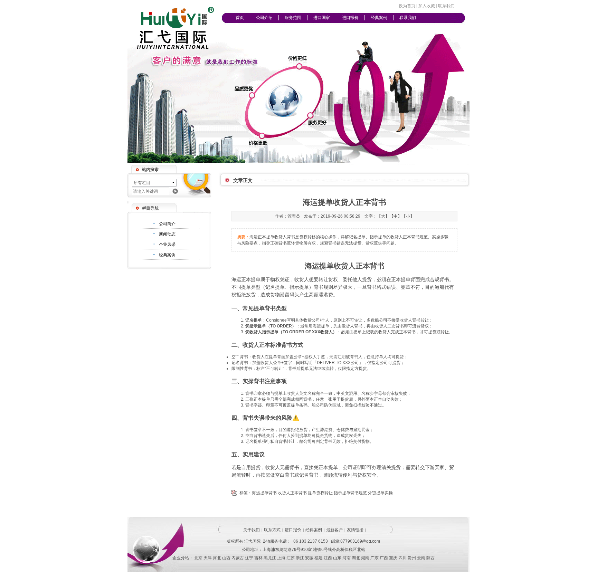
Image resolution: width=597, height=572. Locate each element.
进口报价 (350, 17)
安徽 (309, 557)
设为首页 (407, 5)
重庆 (393, 557)
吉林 (258, 557)
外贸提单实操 (380, 492)
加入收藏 (426, 5)
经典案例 (379, 17)
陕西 (430, 557)
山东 (337, 557)
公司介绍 (264, 17)
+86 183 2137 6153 (309, 541)
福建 (318, 557)
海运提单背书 (264, 492)
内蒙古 (237, 557)
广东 (374, 557)
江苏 (290, 557)
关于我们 (251, 529)
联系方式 (272, 529)
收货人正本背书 (292, 492)
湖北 (356, 557)
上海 (281, 557)
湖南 (365, 557)
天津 (207, 557)
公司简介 (167, 223)
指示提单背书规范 (350, 492)
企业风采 (167, 244)
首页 (240, 17)
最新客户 (334, 529)
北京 (198, 557)
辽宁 (249, 557)
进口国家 (321, 17)
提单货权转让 (320, 492)
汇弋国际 (252, 541)
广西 (384, 557)
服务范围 (293, 17)
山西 (226, 557)
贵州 (412, 557)
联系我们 (407, 17)
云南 (421, 557)
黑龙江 (270, 557)
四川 (402, 557)
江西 (328, 557)
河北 (217, 557)
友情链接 (355, 529)
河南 (346, 557)
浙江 (300, 557)
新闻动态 (167, 234)
